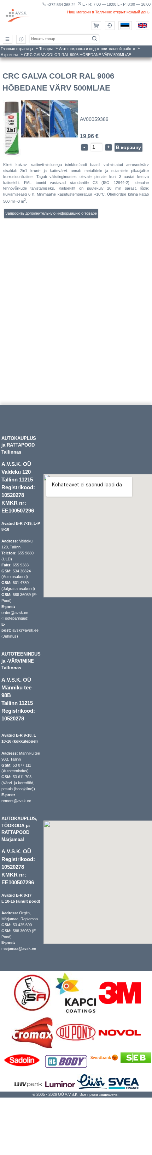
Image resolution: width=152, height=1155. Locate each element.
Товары (46, 49)
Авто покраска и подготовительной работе (97, 49)
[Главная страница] (18, 16)
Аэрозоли (9, 55)
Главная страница (17, 49)
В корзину (128, 147)
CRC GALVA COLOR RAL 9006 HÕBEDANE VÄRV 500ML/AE (77, 55)
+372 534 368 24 (59, 4)
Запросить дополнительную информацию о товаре (51, 213)
